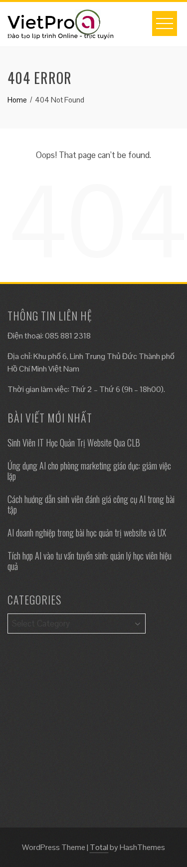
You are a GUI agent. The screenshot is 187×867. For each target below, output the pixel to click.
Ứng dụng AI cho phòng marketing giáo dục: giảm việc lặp (89, 471)
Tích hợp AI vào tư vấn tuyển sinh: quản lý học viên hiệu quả (89, 561)
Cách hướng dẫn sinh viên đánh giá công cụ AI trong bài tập (91, 504)
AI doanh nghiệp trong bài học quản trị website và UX (86, 532)
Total (99, 847)
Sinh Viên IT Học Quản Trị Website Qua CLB (73, 442)
